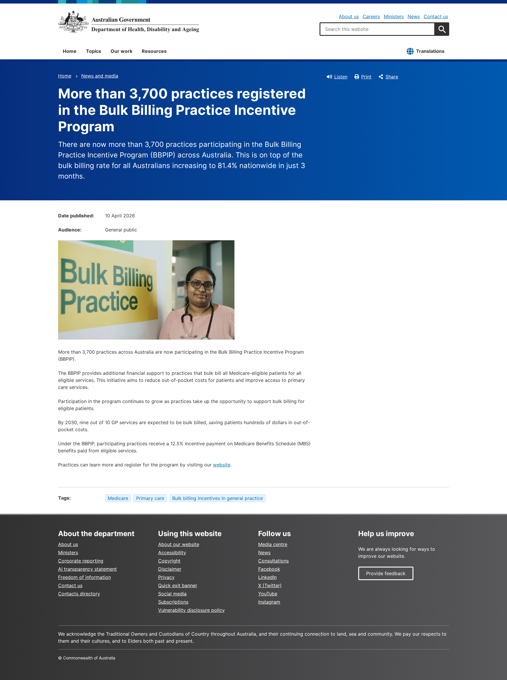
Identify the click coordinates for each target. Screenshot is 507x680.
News (414, 16)
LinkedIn (267, 577)
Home (70, 51)
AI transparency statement (87, 569)
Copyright (169, 561)
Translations (430, 51)
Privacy (166, 577)
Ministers (394, 16)
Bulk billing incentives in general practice (217, 498)
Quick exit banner (177, 585)
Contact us (436, 16)
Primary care (150, 498)
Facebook (269, 569)
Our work (121, 51)
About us (349, 16)
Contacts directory (79, 594)
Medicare (118, 498)
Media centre (272, 544)
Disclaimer (169, 569)
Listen (340, 77)
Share (392, 77)
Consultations (273, 561)
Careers (371, 16)
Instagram (269, 602)
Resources (154, 51)
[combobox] (377, 29)
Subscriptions (173, 602)
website (221, 465)
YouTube (267, 594)
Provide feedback (385, 573)
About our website (178, 544)
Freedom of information (84, 577)
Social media (172, 594)
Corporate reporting (80, 561)
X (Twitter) (270, 585)
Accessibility (172, 552)
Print (366, 77)
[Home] (128, 22)
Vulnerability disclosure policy (191, 610)
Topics (93, 51)
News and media (99, 76)
